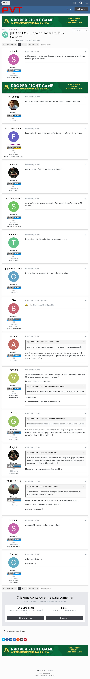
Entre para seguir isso (10, 29)
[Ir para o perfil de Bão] (13, 308)
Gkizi (13, 413)
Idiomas (40, 671)
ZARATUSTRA (13, 481)
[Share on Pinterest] (25, 639)
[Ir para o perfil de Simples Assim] (13, 206)
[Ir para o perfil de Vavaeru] (13, 378)
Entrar (69, 9)
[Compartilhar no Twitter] (3, 639)
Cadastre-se (81, 9)
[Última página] (37, 44)
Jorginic (13, 164)
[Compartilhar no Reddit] (18, 639)
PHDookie (13, 96)
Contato (50, 671)
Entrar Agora (64, 618)
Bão (14, 300)
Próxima (31, 44)
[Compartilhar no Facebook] (7, 639)
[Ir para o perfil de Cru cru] (13, 562)
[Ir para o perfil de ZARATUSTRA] (13, 489)
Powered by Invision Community (45, 675)
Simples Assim (13, 198)
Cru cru (13, 554)
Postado (32, 51)
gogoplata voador (13, 268)
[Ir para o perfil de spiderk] (13, 59)
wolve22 (16, 40)
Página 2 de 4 (46, 45)
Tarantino (13, 234)
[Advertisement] (45, 662)
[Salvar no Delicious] (14, 639)
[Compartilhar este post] (85, 51)
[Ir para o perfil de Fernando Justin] (13, 136)
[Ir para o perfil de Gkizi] (13, 421)
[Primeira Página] (3, 44)
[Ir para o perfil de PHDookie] (13, 105)
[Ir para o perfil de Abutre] (13, 344)
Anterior (10, 44)
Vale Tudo (36, 40)
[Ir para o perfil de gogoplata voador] (13, 276)
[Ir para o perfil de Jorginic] (13, 172)
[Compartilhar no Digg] (10, 639)
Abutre (13, 336)
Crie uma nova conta (25, 618)
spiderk (13, 51)
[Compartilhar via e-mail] (21, 639)
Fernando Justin (13, 128)
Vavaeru (13, 369)
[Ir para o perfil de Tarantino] (13, 242)
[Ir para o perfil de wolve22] (5, 34)
